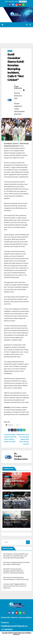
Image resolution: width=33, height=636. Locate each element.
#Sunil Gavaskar (19, 111)
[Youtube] (16, 612)
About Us (14, 617)
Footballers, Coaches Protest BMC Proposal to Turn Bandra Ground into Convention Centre (16, 519)
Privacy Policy (5, 617)
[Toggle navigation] (30, 24)
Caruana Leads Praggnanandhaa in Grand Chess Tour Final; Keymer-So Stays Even (14, 586)
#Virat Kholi (17, 114)
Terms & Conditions (25, 617)
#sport (17, 108)
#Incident (17, 93)
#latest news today (18, 97)
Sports (10, 50)
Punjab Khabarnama (18, 87)
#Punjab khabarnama (18, 105)
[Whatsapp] (20, 612)
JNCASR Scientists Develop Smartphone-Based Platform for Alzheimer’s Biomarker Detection (13, 571)
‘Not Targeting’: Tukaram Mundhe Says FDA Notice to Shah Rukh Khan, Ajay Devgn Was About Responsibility (15, 556)
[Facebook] (9, 612)
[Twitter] (13, 612)
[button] (26, 24)
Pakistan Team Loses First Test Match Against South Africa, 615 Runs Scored (23, 439)
